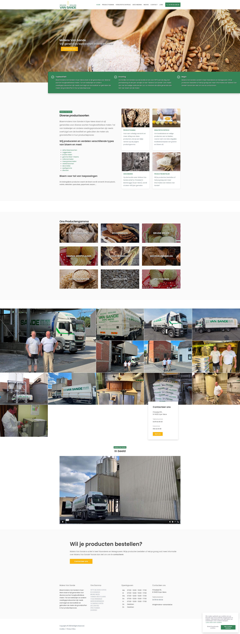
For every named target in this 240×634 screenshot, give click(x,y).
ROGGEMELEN (95, 592)
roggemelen (66, 152)
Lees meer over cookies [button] (214, 622)
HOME (98, 5)
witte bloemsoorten (69, 150)
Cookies (62, 629)
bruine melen (67, 155)
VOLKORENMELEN (96, 599)
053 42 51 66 (157, 429)
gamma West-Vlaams (70, 157)
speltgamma (67, 168)
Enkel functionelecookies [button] (212, 627)
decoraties (66, 166)
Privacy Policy (71, 629)
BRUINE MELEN (95, 594)
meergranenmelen (69, 161)
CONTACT (154, 5)
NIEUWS (146, 5)
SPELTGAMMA (95, 608)
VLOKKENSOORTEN (96, 603)
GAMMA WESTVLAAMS (98, 597)
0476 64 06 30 (158, 422)
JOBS (161, 5)
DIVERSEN (93, 610)
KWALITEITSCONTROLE (123, 5)
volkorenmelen (68, 159)
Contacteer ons (69, 49)
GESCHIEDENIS (137, 5)
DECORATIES (94, 606)
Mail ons (158, 434)
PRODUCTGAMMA (108, 5)
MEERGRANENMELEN (97, 601)
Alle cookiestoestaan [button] (228, 627)
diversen (65, 170)
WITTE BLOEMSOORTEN (98, 590)
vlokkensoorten (68, 164)
